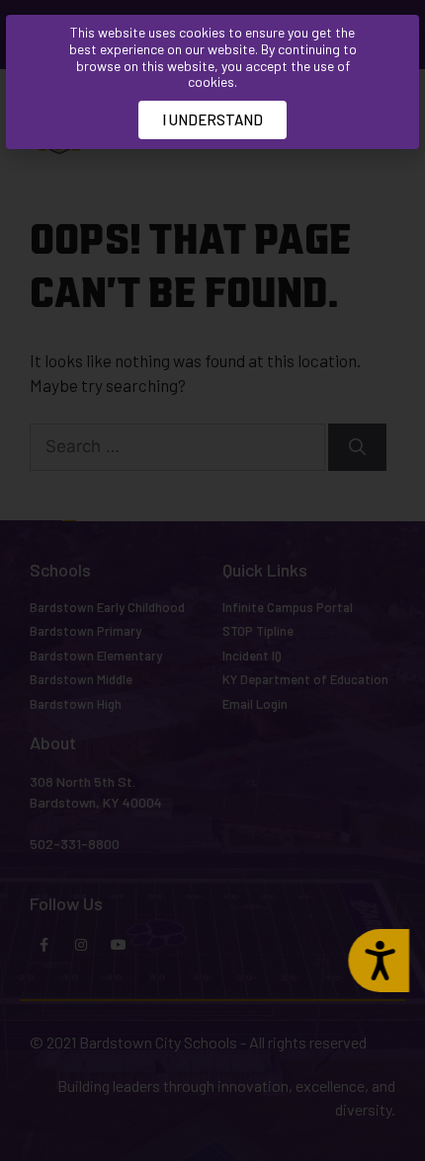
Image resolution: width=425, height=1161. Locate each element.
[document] (212, 580)
